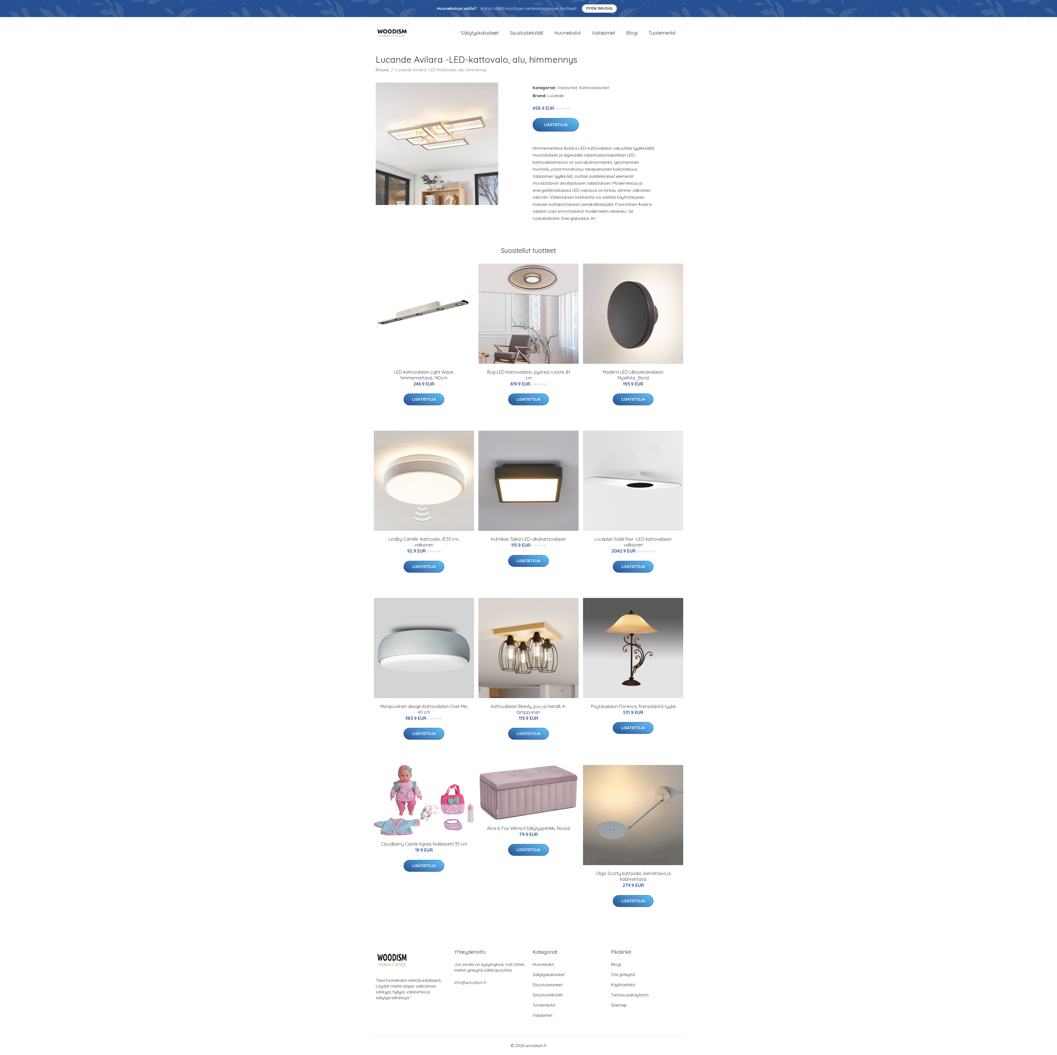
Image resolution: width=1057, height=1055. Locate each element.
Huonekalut (567, 33)
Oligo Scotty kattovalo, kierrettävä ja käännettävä (633, 876)
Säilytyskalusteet (480, 33)
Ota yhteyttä (623, 974)
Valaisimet (603, 33)
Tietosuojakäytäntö (630, 994)
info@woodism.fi (470, 982)
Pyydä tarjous (599, 8)
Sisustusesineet (547, 984)
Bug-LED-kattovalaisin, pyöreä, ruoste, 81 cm (528, 375)
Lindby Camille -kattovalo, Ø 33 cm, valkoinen (424, 542)
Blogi (632, 33)
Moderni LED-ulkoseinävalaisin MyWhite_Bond (633, 375)
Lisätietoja (556, 124)
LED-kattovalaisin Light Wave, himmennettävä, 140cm (424, 375)
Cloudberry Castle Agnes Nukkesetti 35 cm (424, 844)
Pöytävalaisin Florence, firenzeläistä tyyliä (633, 706)
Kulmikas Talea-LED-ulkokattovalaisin (528, 539)
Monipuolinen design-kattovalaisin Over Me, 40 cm (424, 709)
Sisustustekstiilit (526, 33)
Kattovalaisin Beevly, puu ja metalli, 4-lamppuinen (528, 709)
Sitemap (619, 1005)
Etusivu (382, 69)
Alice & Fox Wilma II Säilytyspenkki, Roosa (528, 828)
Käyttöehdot (623, 984)
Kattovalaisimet (594, 87)
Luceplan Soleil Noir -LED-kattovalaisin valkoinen (633, 542)
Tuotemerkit (662, 33)
